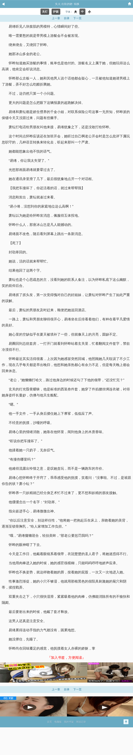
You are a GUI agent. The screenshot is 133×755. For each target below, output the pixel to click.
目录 (66, 18)
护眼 (56, 11)
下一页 (77, 18)
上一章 (56, 18)
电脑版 (58, 721)
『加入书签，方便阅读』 (66, 657)
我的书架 (69, 721)
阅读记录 (81, 721)
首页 (49, 721)
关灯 (45, 11)
